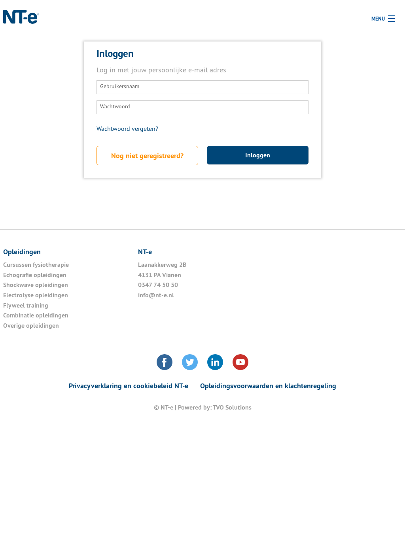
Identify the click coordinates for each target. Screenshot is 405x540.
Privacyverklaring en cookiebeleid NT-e (128, 385)
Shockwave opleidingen (35, 285)
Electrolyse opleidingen (35, 295)
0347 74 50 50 (158, 285)
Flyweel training (26, 305)
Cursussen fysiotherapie (36, 265)
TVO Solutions (232, 407)
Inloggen (257, 155)
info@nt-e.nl (156, 295)
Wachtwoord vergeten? (127, 129)
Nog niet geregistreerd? (147, 155)
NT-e (22, 22)
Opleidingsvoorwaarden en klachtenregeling (268, 385)
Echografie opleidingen (34, 275)
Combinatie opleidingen (35, 315)
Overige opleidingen (31, 325)
